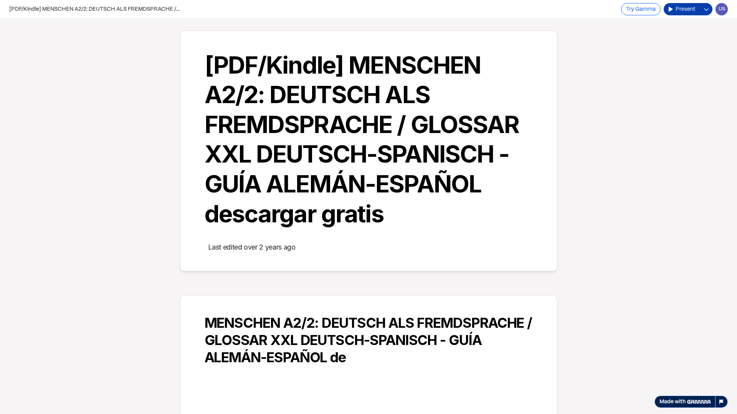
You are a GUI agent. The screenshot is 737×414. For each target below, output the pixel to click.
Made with (672, 401)
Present (685, 9)
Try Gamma (641, 9)
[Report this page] (722, 402)
